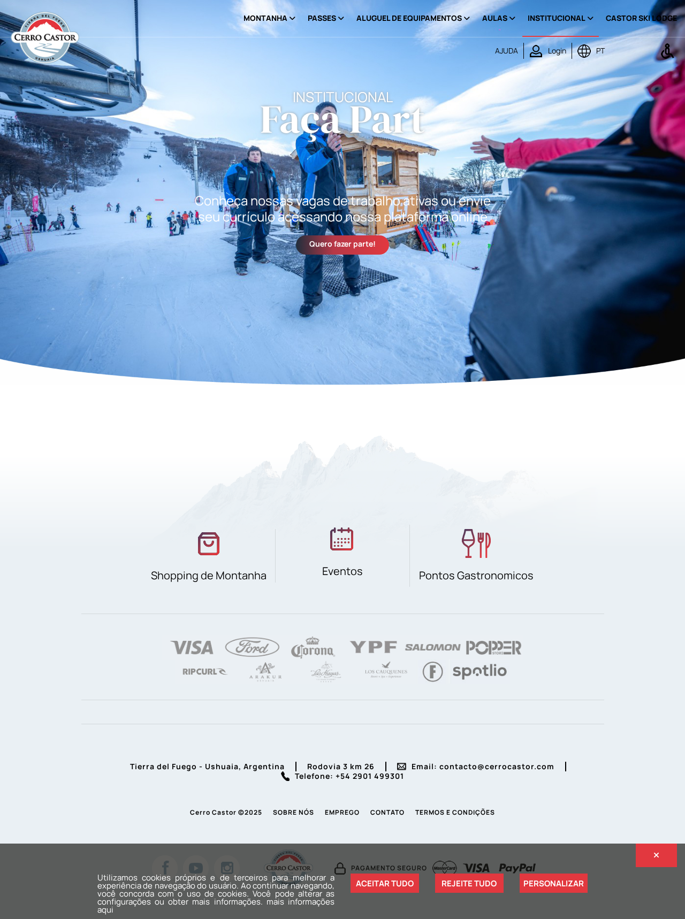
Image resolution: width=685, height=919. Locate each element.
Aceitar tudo (385, 883)
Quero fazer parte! (342, 244)
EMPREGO (342, 812)
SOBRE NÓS (293, 812)
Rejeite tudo (469, 883)
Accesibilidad (667, 51)
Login (557, 50)
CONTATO (387, 812)
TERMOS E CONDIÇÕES (455, 812)
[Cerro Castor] (45, 36)
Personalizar (553, 883)
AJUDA (506, 50)
